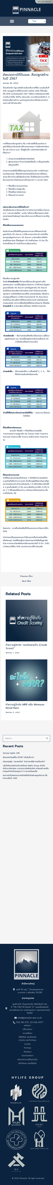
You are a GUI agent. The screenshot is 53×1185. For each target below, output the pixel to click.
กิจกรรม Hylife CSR (11, 753)
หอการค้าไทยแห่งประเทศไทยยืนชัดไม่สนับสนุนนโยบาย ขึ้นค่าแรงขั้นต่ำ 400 (25, 777)
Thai (34, 21)
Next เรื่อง (26, 581)
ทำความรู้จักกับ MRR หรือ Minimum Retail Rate (25, 706)
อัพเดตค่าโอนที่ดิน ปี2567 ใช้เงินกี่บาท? (18, 757)
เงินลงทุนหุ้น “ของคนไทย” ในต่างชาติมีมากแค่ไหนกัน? (24, 761)
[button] (12, 21)
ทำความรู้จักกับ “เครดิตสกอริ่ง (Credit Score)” (26, 646)
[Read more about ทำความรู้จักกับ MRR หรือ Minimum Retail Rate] (26, 680)
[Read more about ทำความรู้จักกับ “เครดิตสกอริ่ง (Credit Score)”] (26, 620)
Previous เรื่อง (26, 576)
